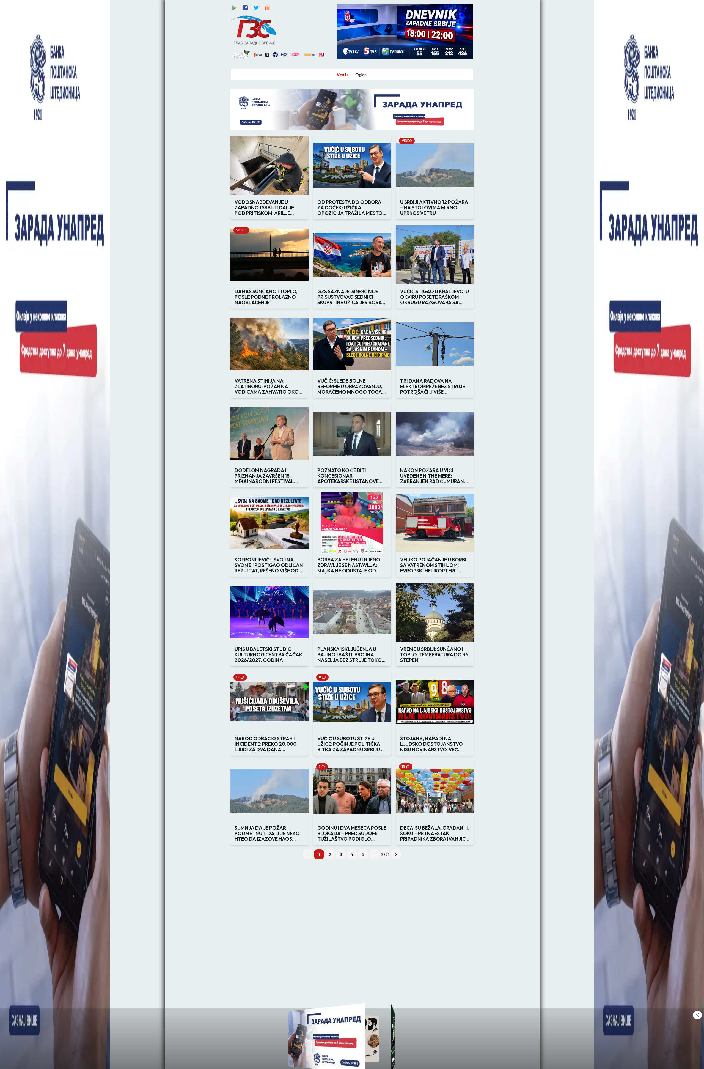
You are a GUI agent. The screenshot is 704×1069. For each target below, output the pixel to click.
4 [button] (352, 854)
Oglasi (361, 74)
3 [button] (341, 854)
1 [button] (319, 854)
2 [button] (330, 854)
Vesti (342, 74)
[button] (374, 854)
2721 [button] (385, 854)
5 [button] (363, 854)
